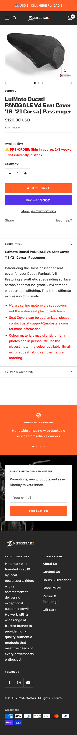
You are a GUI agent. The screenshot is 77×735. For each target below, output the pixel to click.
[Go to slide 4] (44, 446)
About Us (50, 564)
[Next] (70, 83)
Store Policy (52, 588)
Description (13, 244)
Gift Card (49, 610)
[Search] (14, 18)
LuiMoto (10, 91)
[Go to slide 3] (42, 83)
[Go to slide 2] (38, 83)
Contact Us (51, 572)
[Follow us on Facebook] (9, 682)
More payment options (38, 211)
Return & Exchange (19, 371)
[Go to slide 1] (35, 83)
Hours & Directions (57, 580)
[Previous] (6, 83)
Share (9, 220)
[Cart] (70, 18)
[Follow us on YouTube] (28, 682)
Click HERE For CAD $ (46, 5)
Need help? (63, 220)
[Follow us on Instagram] (18, 682)
